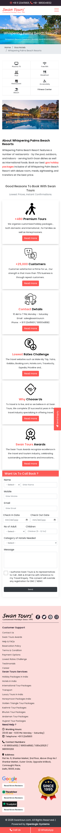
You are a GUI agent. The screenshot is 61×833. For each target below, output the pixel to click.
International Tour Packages (16, 685)
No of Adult (10, 526)
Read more (30, 238)
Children (31, 526)
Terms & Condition (12, 650)
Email (7, 503)
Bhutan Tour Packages (13, 712)
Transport (7, 690)
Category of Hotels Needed (20, 538)
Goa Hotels (19, 47)
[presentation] (5, 116)
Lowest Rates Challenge (14, 659)
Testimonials (8, 663)
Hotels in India (9, 681)
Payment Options (11, 654)
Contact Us (8, 632)
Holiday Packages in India (15, 676)
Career (5, 668)
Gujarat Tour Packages (14, 720)
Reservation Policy (11, 645)
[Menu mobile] (56, 10)
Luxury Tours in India (12, 694)
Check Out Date (39, 515)
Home (8, 47)
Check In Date (11, 515)
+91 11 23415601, (21, 3)
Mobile (8, 491)
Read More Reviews (13, 785)
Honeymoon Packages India (16, 698)
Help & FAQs (8, 641)
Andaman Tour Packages (15, 716)
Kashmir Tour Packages (14, 707)
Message (9, 549)
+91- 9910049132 (42, 3)
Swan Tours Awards (12, 637)
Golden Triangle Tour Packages (18, 703)
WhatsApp (46, 830)
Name (7, 480)
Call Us (16, 830)
